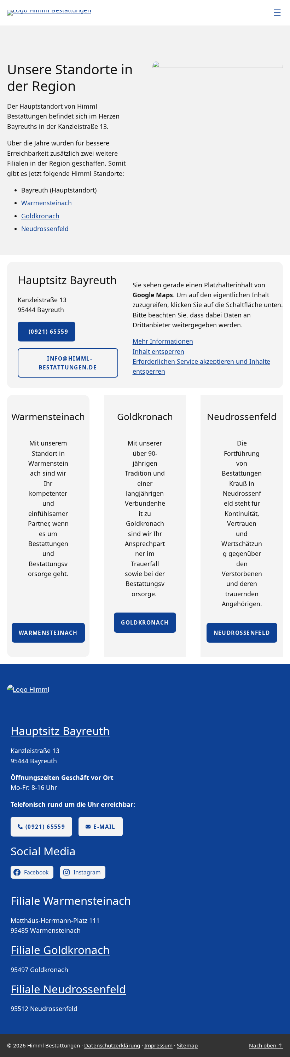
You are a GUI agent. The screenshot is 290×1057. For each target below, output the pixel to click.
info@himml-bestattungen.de (68, 362)
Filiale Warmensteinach (71, 900)
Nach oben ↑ (266, 1045)
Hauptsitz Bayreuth (60, 730)
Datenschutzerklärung (112, 1045)
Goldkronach (40, 216)
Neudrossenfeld (45, 228)
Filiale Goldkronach (60, 949)
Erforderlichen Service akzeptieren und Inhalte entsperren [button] (201, 366)
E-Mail (104, 826)
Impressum (158, 1045)
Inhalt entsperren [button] (158, 351)
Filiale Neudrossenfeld (68, 989)
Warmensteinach (46, 203)
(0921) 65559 (46, 331)
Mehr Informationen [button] (163, 341)
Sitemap (187, 1045)
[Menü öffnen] (277, 12)
